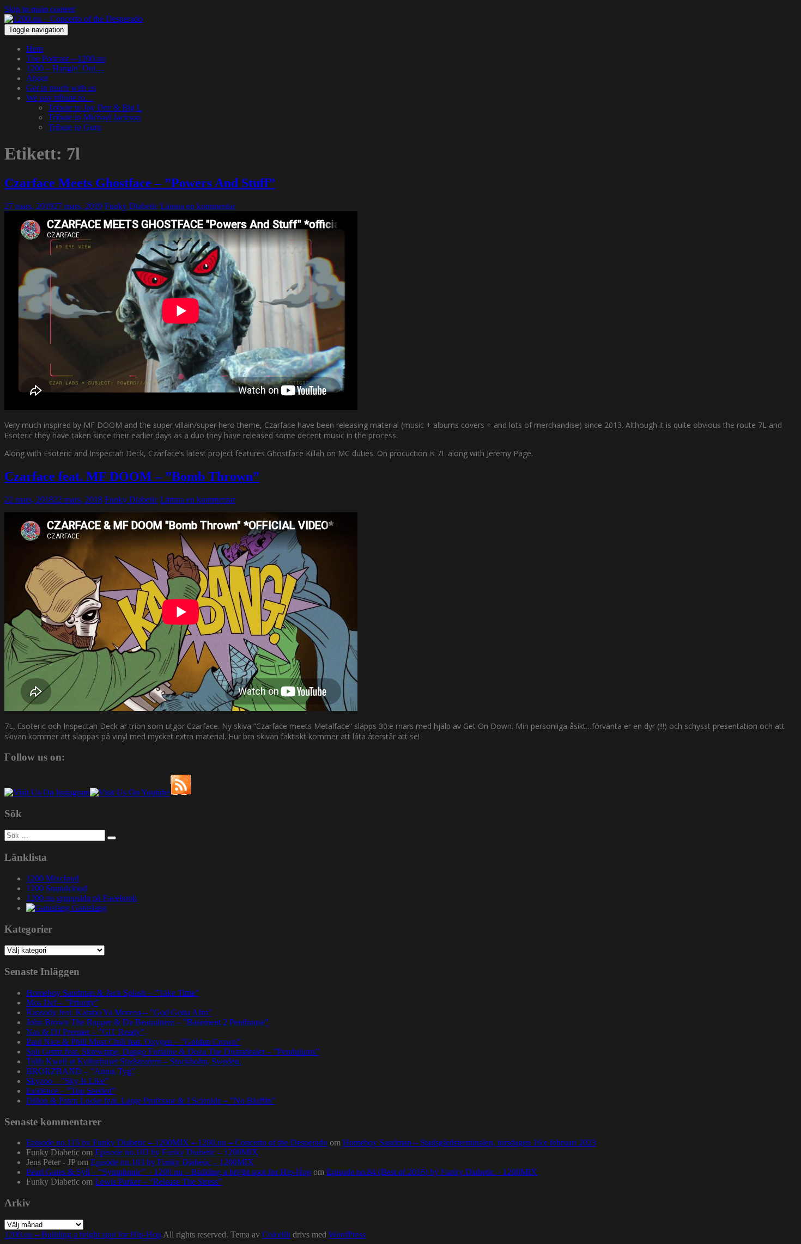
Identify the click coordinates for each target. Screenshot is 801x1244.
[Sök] (111, 837)
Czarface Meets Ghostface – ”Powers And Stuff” (139, 183)
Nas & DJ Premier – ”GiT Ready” (85, 1032)
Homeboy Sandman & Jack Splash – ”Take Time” (112, 992)
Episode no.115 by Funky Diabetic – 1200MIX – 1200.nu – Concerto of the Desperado (176, 1142)
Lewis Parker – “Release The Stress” (158, 1181)
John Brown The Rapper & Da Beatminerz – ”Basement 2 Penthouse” (147, 1022)
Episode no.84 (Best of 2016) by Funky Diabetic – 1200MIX (431, 1171)
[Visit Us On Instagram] (47, 792)
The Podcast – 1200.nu (66, 58)
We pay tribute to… (60, 97)
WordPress (347, 1234)
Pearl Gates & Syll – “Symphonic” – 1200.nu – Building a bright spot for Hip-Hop (168, 1171)
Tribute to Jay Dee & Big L (95, 107)
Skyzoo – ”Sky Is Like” (67, 1081)
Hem (34, 48)
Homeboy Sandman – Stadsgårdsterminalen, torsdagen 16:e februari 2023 (469, 1142)
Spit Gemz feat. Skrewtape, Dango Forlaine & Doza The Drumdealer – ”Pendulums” (172, 1051)
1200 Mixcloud (52, 878)
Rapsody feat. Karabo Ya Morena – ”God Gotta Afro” (119, 1012)
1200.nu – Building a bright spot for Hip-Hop (82, 1234)
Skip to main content (39, 9)
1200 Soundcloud (56, 888)
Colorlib (276, 1234)
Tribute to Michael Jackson (94, 117)
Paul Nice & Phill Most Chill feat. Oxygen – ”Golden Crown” (133, 1041)
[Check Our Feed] (181, 792)
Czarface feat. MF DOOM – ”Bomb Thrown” (131, 476)
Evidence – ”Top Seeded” (71, 1090)
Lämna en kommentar (197, 206)
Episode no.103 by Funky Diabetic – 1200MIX (176, 1152)
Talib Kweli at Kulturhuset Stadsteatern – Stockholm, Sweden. (133, 1061)
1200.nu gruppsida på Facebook (81, 898)
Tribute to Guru (74, 127)
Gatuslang (88, 907)
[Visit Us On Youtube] (130, 792)
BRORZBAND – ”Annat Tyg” (80, 1071)
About (37, 78)
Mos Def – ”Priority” (62, 1002)
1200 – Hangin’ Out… (65, 68)
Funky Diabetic (131, 206)
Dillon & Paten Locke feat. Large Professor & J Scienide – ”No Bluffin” (150, 1100)
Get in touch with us (61, 88)
